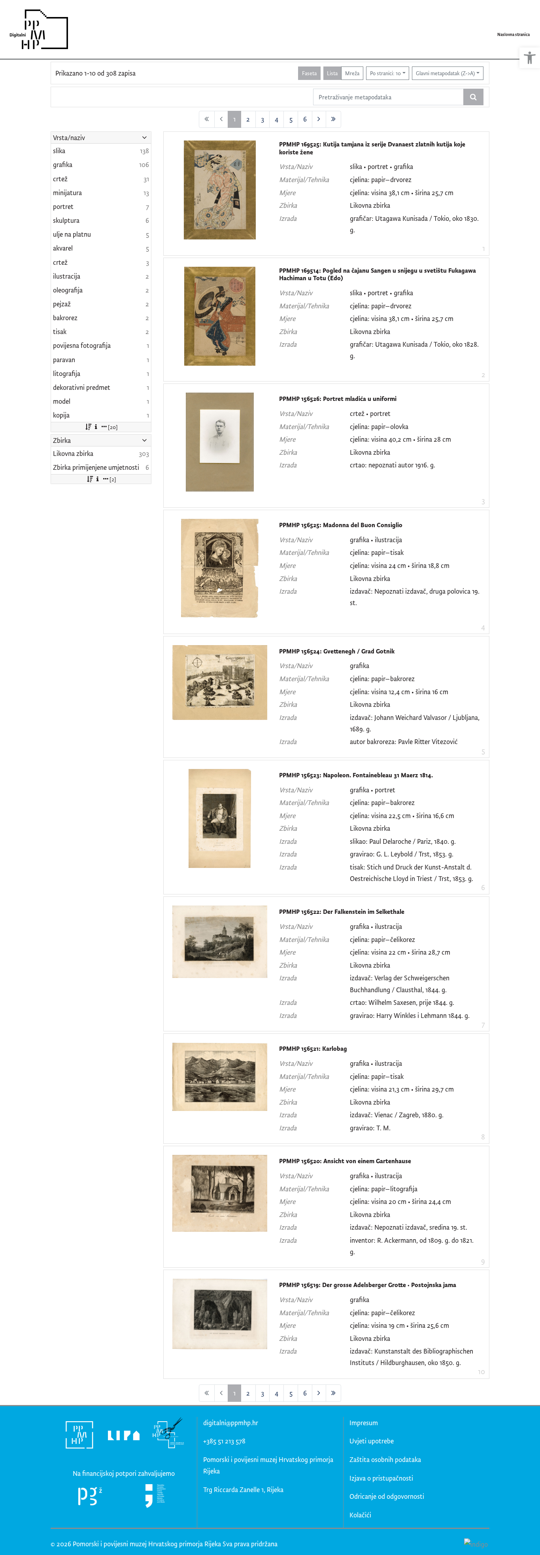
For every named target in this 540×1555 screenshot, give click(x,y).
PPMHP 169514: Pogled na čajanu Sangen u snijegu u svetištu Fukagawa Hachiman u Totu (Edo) (377, 274)
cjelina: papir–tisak (377, 552)
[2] (113, 479)
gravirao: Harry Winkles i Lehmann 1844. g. (410, 1015)
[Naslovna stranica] (36, 29)
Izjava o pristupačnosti (381, 1478)
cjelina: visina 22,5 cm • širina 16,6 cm (402, 815)
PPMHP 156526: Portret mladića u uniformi (338, 399)
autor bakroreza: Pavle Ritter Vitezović (404, 741)
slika (356, 166)
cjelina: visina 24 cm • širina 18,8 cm (399, 565)
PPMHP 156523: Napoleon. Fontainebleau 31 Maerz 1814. (356, 775)
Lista (332, 73)
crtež (357, 413)
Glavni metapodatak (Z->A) (445, 73)
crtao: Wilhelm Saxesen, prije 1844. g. (402, 1002)
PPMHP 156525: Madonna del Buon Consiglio (340, 525)
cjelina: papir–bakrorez (382, 678)
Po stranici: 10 (385, 73)
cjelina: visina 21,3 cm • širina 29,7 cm (402, 1089)
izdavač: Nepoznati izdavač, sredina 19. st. (408, 1227)
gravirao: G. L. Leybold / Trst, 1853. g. (401, 853)
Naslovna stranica (513, 34)
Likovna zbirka (370, 205)
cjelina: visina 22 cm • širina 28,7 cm (400, 952)
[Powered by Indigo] (475, 1543)
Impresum (363, 1422)
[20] (113, 427)
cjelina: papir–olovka (379, 426)
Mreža (352, 73)
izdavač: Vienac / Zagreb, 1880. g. (397, 1114)
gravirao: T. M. (370, 1127)
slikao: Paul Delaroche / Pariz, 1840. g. (403, 841)
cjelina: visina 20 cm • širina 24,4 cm (400, 1201)
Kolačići (360, 1514)
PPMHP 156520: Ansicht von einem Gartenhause (345, 1161)
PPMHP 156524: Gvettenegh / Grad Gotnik (337, 651)
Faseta (309, 73)
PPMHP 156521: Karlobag (313, 1048)
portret (378, 166)
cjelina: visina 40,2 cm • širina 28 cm (400, 439)
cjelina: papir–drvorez (381, 179)
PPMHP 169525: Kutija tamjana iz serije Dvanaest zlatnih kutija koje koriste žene (372, 148)
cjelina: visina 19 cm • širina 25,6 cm (399, 1325)
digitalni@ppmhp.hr (230, 1422)
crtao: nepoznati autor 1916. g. (392, 464)
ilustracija (388, 539)
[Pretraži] (473, 97)
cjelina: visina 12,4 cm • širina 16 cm (399, 691)
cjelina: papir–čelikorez (382, 939)
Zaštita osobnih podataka (385, 1459)
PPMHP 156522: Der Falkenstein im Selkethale (341, 911)
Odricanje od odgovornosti (386, 1496)
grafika (403, 166)
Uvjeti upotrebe (371, 1440)
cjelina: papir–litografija (383, 1188)
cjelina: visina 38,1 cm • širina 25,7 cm (401, 192)
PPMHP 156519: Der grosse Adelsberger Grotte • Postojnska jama (367, 1285)
